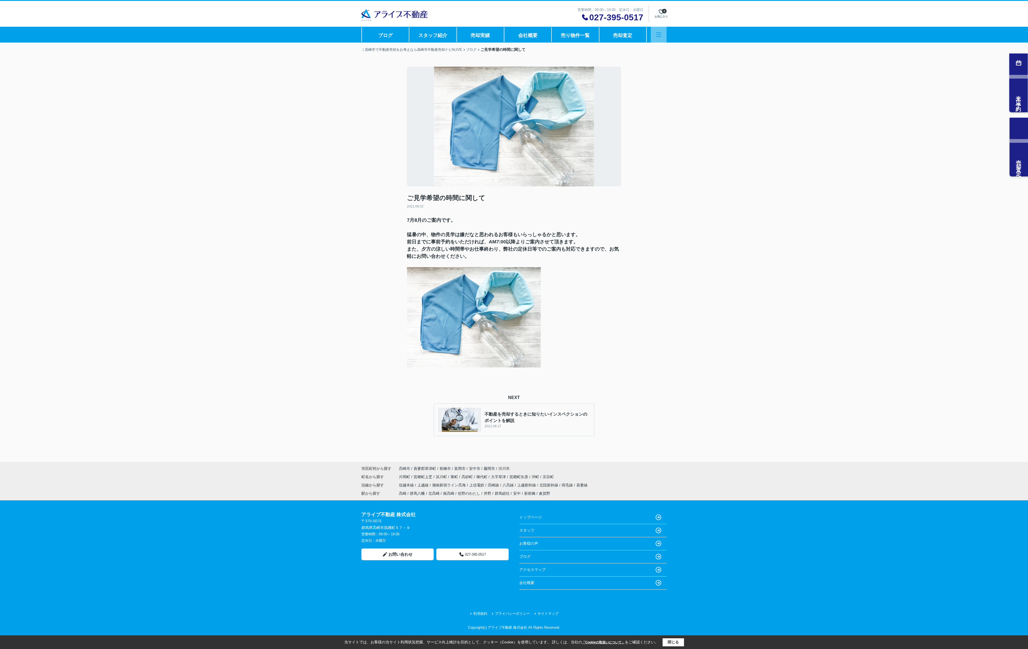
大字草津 (499, 477)
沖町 (536, 477)
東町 (455, 477)
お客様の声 (528, 543)
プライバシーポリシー (512, 614)
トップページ (530, 517)
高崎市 (404, 468)
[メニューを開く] (658, 34)
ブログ (385, 35)
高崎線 (494, 485)
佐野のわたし (469, 493)
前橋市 (445, 468)
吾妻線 (582, 485)
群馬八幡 (417, 493)
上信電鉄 (477, 485)
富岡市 (460, 468)
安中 (517, 493)
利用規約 (480, 614)
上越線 (423, 485)
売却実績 (480, 35)
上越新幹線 (527, 485)
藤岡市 (489, 468)
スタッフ (526, 530)
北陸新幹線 (549, 485)
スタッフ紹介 (432, 35)
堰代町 (482, 477)
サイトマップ (548, 614)
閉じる (673, 642)
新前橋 (529, 493)
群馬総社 (502, 493)
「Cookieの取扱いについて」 (603, 642)
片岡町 (405, 477)
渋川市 (504, 468)
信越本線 (407, 485)
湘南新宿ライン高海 (449, 485)
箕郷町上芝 (423, 477)
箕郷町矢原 (519, 477)
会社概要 (528, 35)
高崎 (402, 493)
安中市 (474, 468)
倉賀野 (544, 493)
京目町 (548, 477)
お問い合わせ (400, 554)
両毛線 (568, 485)
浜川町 (442, 477)
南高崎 (448, 493)
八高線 (508, 485)
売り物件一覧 (575, 35)
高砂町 (468, 477)
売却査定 (622, 35)
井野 (487, 493)
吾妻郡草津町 (425, 468)
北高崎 (434, 493)
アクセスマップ (532, 569)
